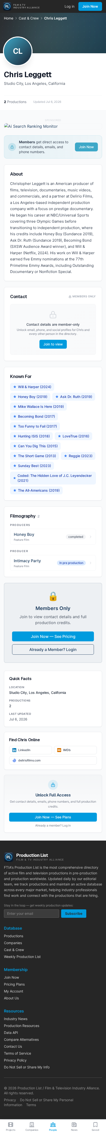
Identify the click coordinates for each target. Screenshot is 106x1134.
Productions (13, 936)
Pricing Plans (14, 984)
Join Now (90, 6)
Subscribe (73, 913)
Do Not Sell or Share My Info (27, 1067)
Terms (31, 1105)
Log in (69, 6)
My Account (13, 991)
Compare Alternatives (21, 1039)
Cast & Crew (29, 18)
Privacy (10, 1100)
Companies (13, 943)
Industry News (15, 1019)
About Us (11, 998)
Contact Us (13, 1046)
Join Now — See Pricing (53, 636)
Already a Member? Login (53, 649)
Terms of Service (17, 1053)
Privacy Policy (15, 1060)
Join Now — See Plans (53, 817)
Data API (11, 1032)
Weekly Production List (22, 956)
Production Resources (21, 1026)
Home (8, 18)
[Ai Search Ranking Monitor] (53, 126)
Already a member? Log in (53, 825)
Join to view (53, 344)
